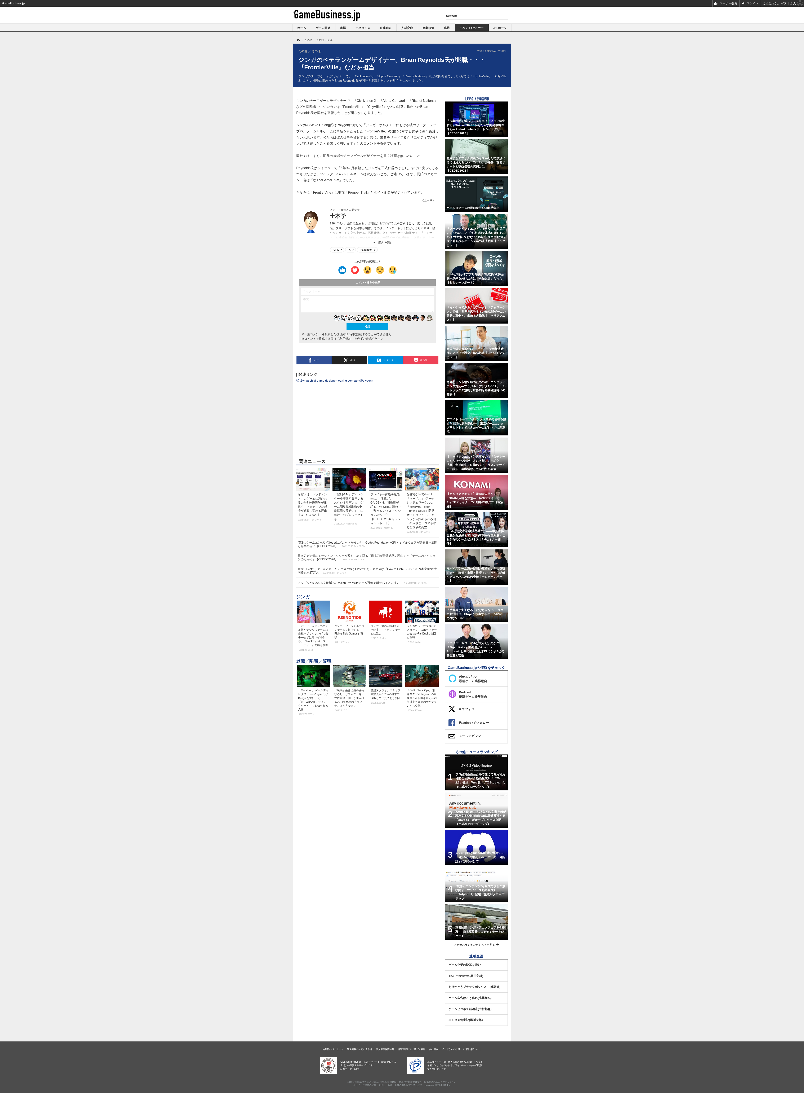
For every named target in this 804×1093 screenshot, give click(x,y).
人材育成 (407, 28)
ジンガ (303, 596)
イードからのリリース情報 (455, 1049)
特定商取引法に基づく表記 (411, 1049)
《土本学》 (428, 200)
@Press (474, 1049)
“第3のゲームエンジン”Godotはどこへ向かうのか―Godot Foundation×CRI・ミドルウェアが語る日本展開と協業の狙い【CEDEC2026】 (367, 544)
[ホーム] (298, 40)
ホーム (301, 28)
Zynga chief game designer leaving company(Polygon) (336, 380)
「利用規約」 (345, 338)
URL (336, 249)
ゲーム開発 (323, 28)
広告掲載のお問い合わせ (359, 1049)
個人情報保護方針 (385, 1049)
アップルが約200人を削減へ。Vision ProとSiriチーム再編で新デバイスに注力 (362, 582)
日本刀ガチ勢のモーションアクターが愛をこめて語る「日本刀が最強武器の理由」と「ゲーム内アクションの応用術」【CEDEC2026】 (367, 557)
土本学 (338, 216)
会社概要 (433, 1049)
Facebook (366, 249)
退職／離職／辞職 (313, 661)
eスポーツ (500, 28)
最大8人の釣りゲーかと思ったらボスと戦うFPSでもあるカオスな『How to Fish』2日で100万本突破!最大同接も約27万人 (367, 570)
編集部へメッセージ (333, 1049)
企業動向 (386, 28)
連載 (447, 28)
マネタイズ (363, 28)
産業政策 (428, 28)
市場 (343, 28)
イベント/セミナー (471, 28)
